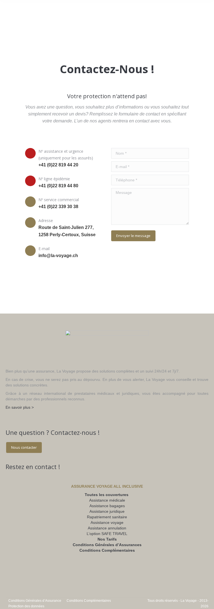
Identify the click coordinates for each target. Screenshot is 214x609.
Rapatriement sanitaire (107, 517)
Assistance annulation (107, 528)
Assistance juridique (107, 511)
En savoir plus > (20, 407)
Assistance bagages (107, 506)
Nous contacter (24, 447)
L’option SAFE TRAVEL (107, 533)
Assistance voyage (107, 522)
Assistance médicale (107, 500)
